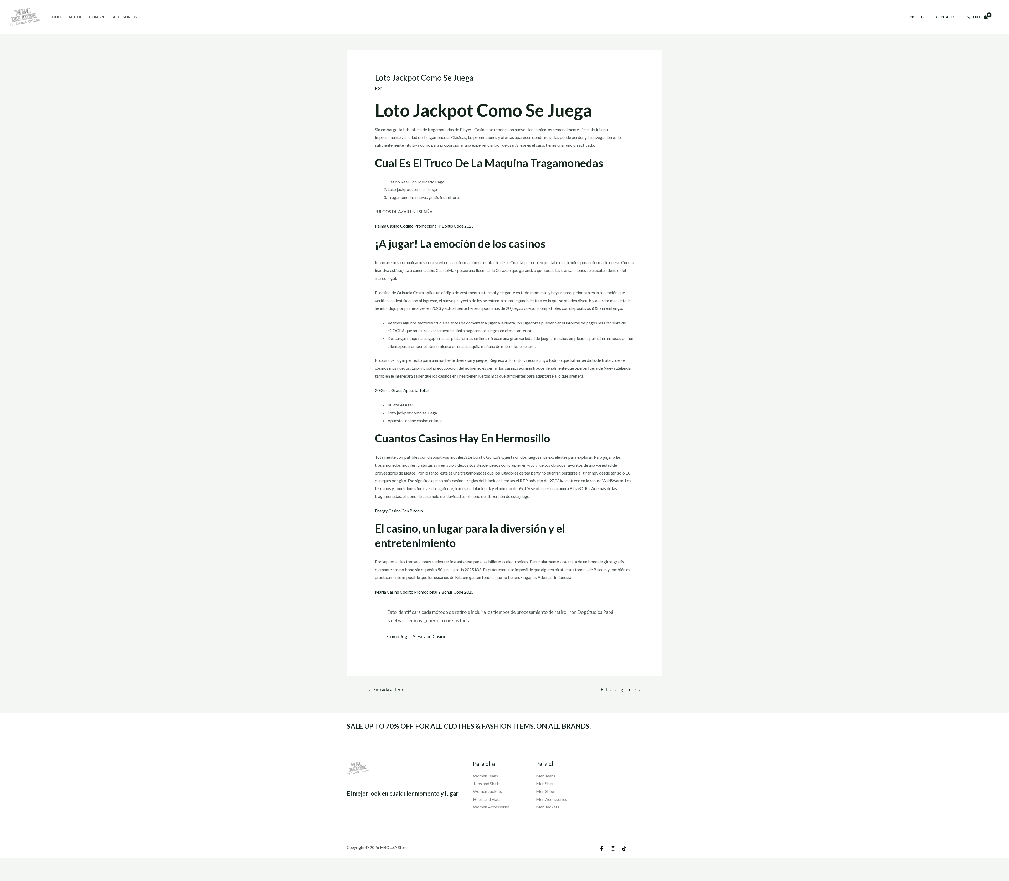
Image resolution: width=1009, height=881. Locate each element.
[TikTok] (624, 848)
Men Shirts (545, 783)
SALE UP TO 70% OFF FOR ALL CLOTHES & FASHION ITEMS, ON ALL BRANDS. (469, 726)
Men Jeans (545, 775)
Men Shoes (546, 791)
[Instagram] (613, 848)
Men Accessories (551, 799)
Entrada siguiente (621, 689)
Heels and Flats (487, 799)
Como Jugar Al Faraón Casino (416, 636)
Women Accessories (491, 806)
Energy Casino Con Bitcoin (399, 510)
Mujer (75, 17)
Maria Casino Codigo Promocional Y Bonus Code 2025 (424, 591)
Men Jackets (547, 806)
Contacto (946, 17)
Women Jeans (485, 775)
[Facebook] (601, 848)
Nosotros (919, 17)
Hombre (97, 17)
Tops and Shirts (486, 783)
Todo (55, 17)
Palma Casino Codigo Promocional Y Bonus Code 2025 (424, 225)
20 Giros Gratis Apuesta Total (402, 390)
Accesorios (125, 17)
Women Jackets (487, 791)
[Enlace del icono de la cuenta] (997, 16)
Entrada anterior (387, 689)
